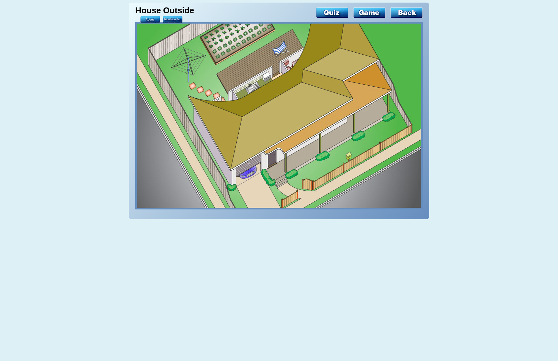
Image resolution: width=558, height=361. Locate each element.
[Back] (406, 12)
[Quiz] (332, 12)
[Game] (369, 12)
